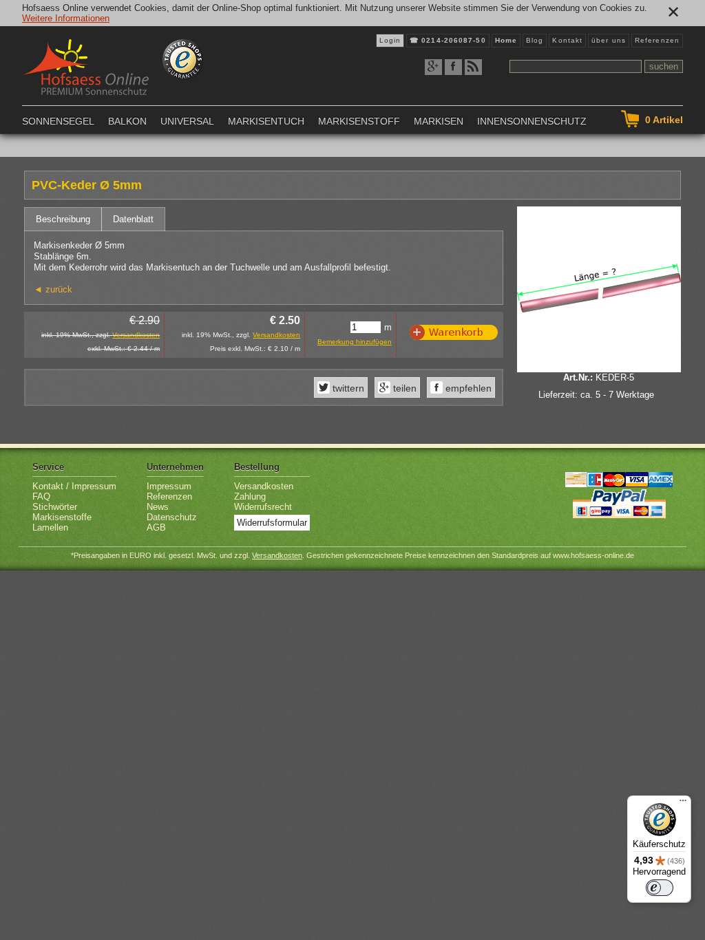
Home (506, 40)
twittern (347, 388)
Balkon (127, 121)
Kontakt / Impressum (74, 486)
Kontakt (567, 40)
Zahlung (250, 496)
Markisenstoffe (62, 517)
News (158, 507)
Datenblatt (133, 219)
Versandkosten (136, 335)
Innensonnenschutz (532, 121)
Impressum (169, 486)
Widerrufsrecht (263, 507)
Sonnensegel (58, 121)
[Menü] (683, 803)
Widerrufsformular (272, 522)
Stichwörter (54, 507)
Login (390, 40)
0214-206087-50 (453, 40)
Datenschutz (172, 517)
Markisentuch (266, 121)
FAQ (41, 496)
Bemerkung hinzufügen (354, 341)
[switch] (659, 887)
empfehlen (467, 388)
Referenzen (657, 40)
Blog (534, 40)
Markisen (438, 121)
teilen (403, 388)
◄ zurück (53, 289)
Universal (187, 121)
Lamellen (50, 527)
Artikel (664, 119)
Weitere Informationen (65, 18)
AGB (156, 527)
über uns (608, 40)
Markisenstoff (359, 121)
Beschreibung (63, 219)
